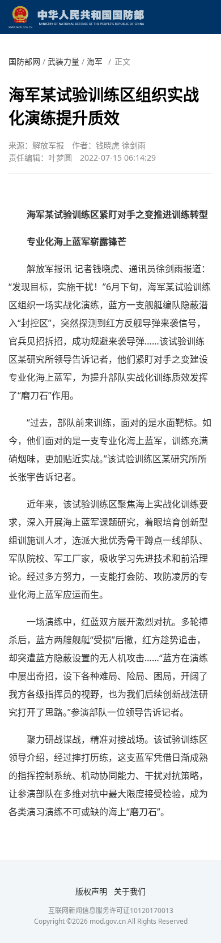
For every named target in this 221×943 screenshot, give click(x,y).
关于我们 (130, 891)
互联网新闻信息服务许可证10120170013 (110, 910)
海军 (95, 61)
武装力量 (63, 61)
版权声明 (91, 891)
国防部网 (24, 61)
